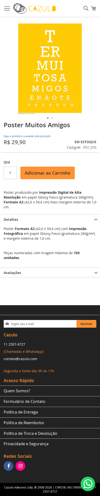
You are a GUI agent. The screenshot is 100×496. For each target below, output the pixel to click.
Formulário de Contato (24, 401)
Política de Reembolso (24, 422)
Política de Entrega (21, 412)
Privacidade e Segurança (26, 443)
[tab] (50, 219)
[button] (48, 118)
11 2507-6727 (14, 344)
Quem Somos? (17, 390)
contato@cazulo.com (20, 358)
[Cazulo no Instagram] (21, 466)
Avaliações (12, 272)
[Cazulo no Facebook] (9, 466)
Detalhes (11, 219)
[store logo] (34, 8)
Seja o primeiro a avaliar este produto (27, 136)
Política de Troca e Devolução (30, 433)
